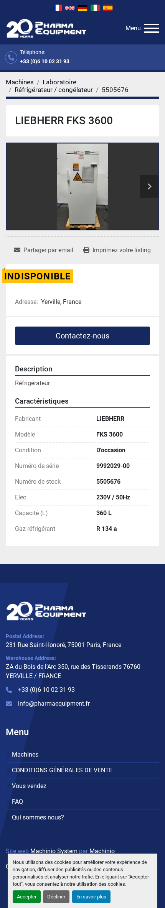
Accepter (26, 897)
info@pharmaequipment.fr (54, 703)
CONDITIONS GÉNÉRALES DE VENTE (62, 770)
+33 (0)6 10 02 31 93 (44, 61)
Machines (25, 754)
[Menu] (151, 28)
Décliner (56, 897)
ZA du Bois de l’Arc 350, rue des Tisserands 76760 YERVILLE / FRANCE (73, 671)
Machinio (102, 851)
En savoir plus (91, 897)
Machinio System (54, 851)
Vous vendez (29, 786)
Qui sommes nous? (38, 817)
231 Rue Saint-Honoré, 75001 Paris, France (63, 645)
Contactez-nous (82, 335)
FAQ (17, 801)
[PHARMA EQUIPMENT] (46, 610)
